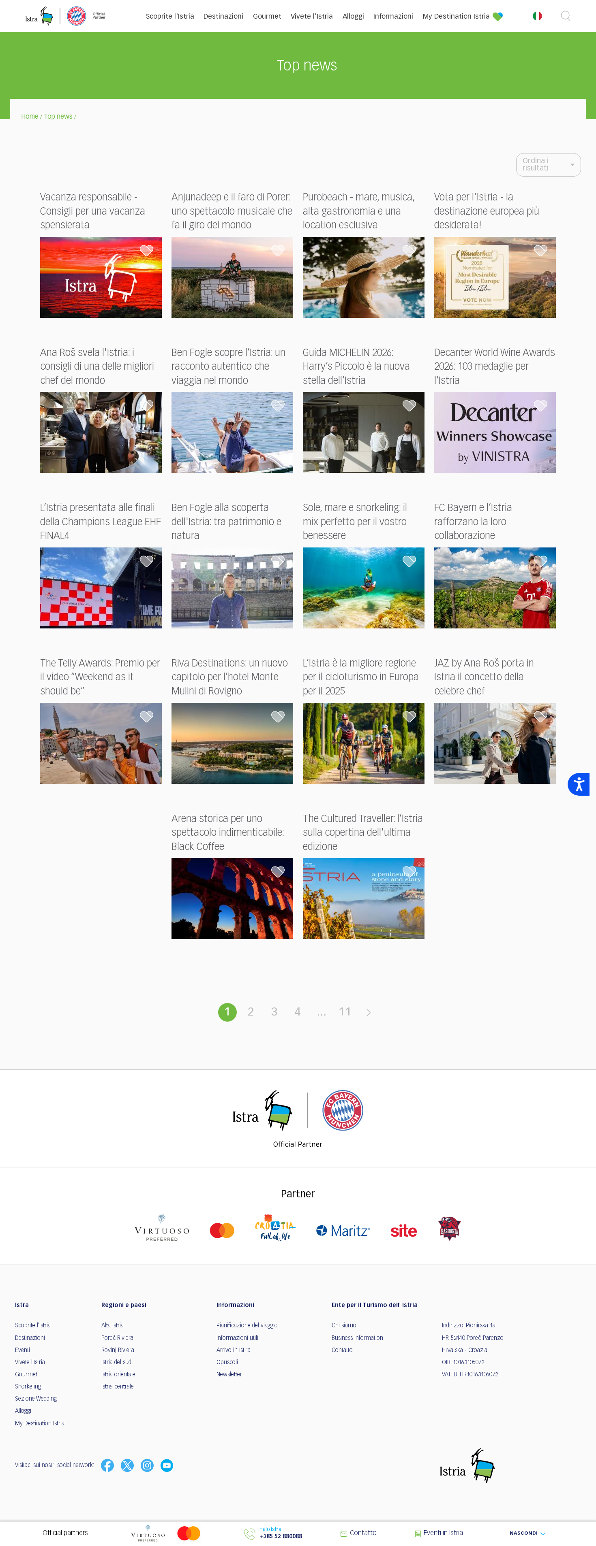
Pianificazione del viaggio (247, 1326)
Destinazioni (223, 16)
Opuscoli (227, 1362)
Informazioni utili (237, 1338)
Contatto (342, 1350)
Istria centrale (117, 1387)
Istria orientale (118, 1375)
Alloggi (353, 16)
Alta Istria (112, 1326)
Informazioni (393, 16)
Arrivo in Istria (234, 1350)
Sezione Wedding (36, 1399)
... (321, 1012)
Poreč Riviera (117, 1338)
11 (345, 1012)
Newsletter (229, 1375)
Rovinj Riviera (117, 1350)
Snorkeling (28, 1387)
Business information (357, 1338)
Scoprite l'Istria (170, 16)
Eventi (22, 1350)
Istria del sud (116, 1362)
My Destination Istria (456, 16)
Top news (58, 117)
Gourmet (267, 16)
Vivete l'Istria (312, 16)
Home (30, 117)
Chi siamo (344, 1326)
